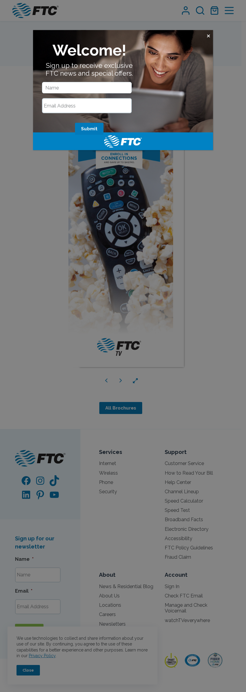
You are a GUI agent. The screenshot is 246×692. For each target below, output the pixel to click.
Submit (89, 128)
